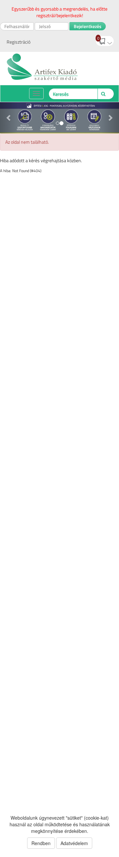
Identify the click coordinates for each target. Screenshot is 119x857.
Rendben (41, 843)
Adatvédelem (74, 843)
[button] (9, 117)
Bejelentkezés (87, 26)
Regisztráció (18, 41)
